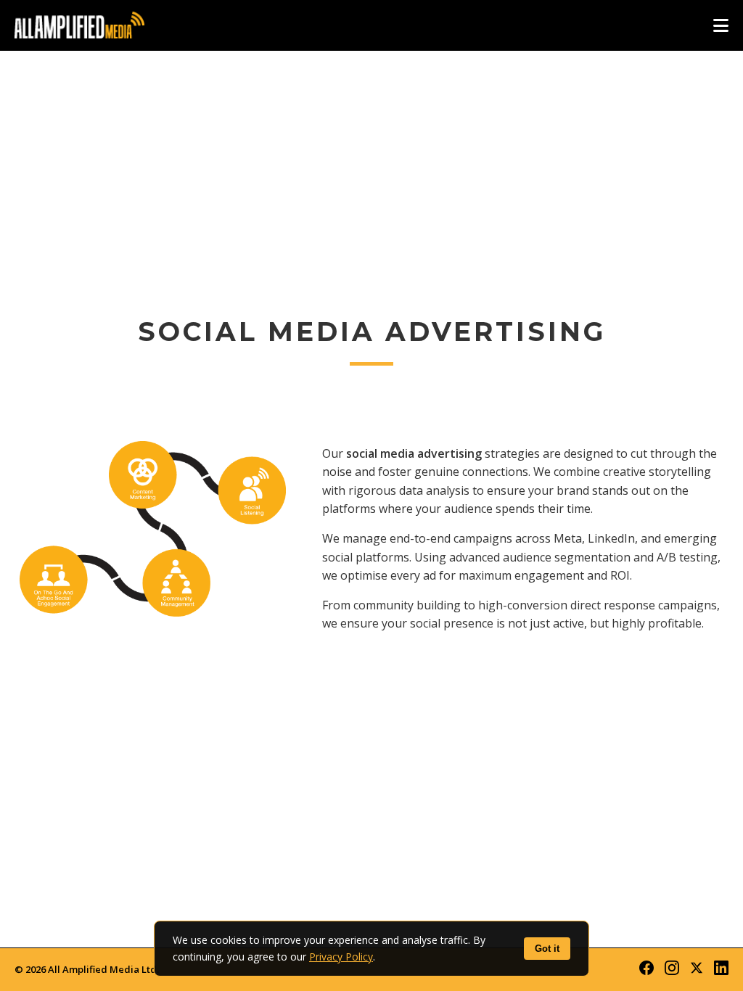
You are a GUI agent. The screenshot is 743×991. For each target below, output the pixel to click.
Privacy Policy (341, 956)
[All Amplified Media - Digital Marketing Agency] (79, 25)
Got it (547, 948)
